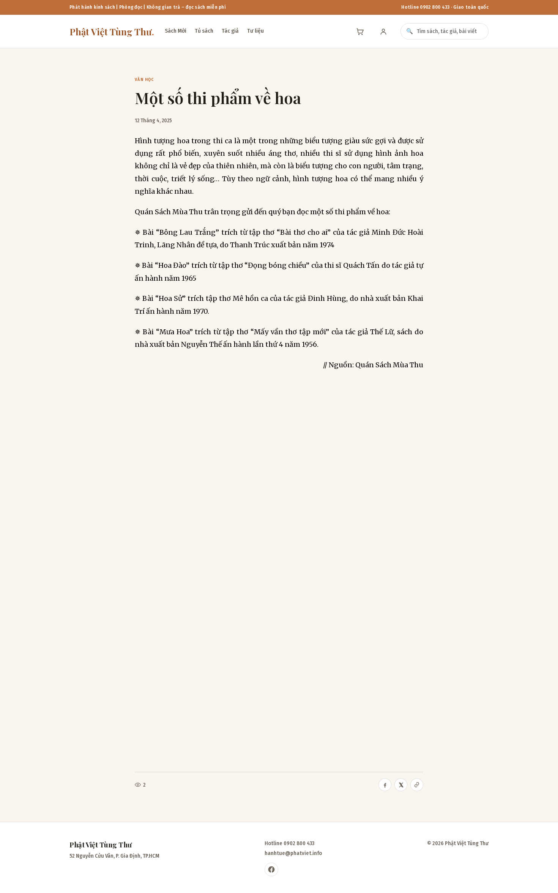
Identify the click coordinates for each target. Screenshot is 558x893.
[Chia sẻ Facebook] (384, 784)
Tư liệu (255, 30)
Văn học (144, 79)
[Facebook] (271, 869)
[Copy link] (416, 784)
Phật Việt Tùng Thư (111, 31)
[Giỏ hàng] (359, 31)
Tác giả (230, 30)
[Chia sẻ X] (400, 784)
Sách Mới (175, 30)
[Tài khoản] (383, 31)
